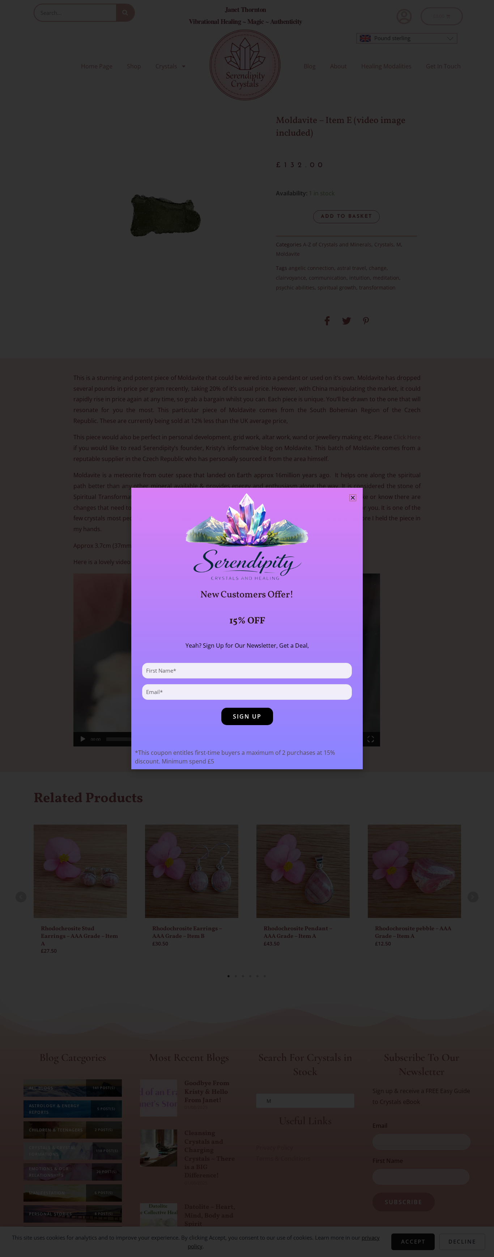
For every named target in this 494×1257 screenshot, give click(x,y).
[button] (352, 497)
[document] (247, 628)
